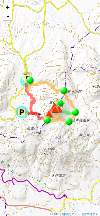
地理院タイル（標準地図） (80, 214)
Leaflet (54, 214)
